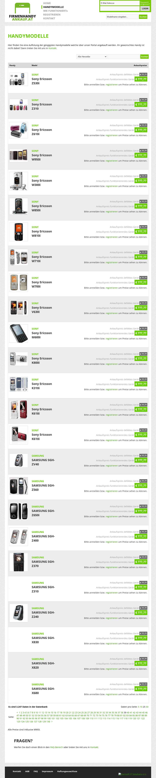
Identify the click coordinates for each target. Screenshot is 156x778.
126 (31, 721)
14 (49, 712)
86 (136, 715)
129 (44, 721)
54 (39, 715)
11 (40, 712)
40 (128, 712)
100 (49, 718)
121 (138, 718)
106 (74, 718)
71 (91, 715)
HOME (47, 3)
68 (82, 715)
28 (91, 712)
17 (58, 712)
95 (33, 718)
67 (79, 715)
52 (33, 715)
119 (130, 718)
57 (48, 715)
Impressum (47, 771)
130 (48, 721)
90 (18, 718)
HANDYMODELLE (53, 7)
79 (115, 715)
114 (108, 718)
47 (18, 715)
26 (85, 712)
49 (24, 715)
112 (100, 718)
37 (119, 712)
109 (87, 718)
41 (131, 712)
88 (143, 715)
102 (57, 718)
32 (104, 712)
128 (40, 721)
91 (21, 718)
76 (106, 715)
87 (139, 715)
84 (130, 715)
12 (43, 712)
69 (85, 715)
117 (121, 718)
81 (121, 715)
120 (134, 718)
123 (18, 721)
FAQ (36, 771)
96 (36, 718)
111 (96, 718)
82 (124, 715)
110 (91, 718)
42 (134, 712)
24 (79, 712)
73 (97, 715)
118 (126, 718)
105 (70, 718)
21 (70, 712)
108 (83, 718)
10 (141, 706)
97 (39, 718)
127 (35, 721)
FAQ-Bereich (56, 747)
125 (27, 721)
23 (76, 712)
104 (66, 718)
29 (94, 712)
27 (88, 712)
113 (104, 718)
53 (36, 715)
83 (127, 715)
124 (23, 721)
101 (53, 718)
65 (72, 715)
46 (146, 712)
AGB (27, 771)
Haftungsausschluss (67, 771)
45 (143, 712)
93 (27, 718)
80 (118, 715)
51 (30, 715)
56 (45, 715)
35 (113, 712)
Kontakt (52, 48)
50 (147, 706)
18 (61, 712)
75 (103, 715)
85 (133, 715)
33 (107, 712)
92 (24, 718)
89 (146, 715)
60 (57, 715)
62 (63, 715)
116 (117, 718)
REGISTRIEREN (51, 14)
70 (88, 715)
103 (62, 718)
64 (69, 715)
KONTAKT (49, 18)
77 (109, 715)
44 (140, 712)
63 (66, 715)
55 (42, 715)
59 (54, 715)
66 (75, 715)
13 (46, 712)
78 (112, 715)
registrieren (112, 84)
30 (97, 712)
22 (73, 712)
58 (51, 715)
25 (82, 712)
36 (116, 712)
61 (60, 715)
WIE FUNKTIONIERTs (55, 10)
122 (143, 718)
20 (67, 712)
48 (21, 715)
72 (94, 715)
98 (42, 718)
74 (100, 715)
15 (52, 712)
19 (64, 712)
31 (100, 712)
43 (137, 712)
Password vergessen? (145, 3)
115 (113, 718)
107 (79, 718)
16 (55, 712)
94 (30, 718)
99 (45, 718)
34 (110, 712)
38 (122, 712)
